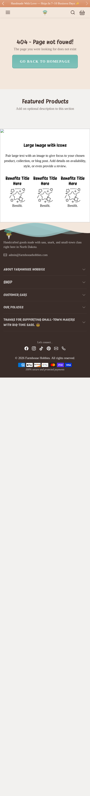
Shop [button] (7, 282)
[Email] (56, 348)
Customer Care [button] (15, 295)
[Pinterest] (48, 348)
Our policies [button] (13, 307)
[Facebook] (26, 348)
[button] (12, 12)
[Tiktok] (41, 348)
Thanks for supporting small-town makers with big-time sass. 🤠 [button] (39, 322)
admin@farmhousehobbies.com (28, 255)
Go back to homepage (45, 61)
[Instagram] (34, 348)
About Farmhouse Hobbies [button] (24, 269)
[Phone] (63, 348)
